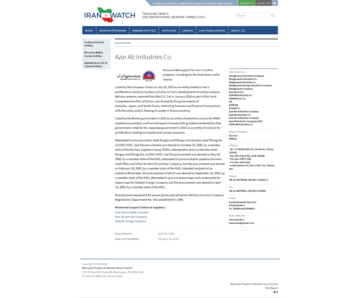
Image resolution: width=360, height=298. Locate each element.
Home (89, 31)
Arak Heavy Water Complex (132, 212)
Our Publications (212, 31)
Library (187, 31)
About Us (238, 31)
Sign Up (264, 3)
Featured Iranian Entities (94, 43)
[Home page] (108, 22)
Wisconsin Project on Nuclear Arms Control (107, 268)
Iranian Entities (144, 31)
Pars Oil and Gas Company (131, 217)
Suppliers (169, 31)
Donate (247, 3)
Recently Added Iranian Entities (93, 54)
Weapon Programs (112, 31)
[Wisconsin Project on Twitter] (275, 3)
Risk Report (271, 288)
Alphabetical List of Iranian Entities (95, 64)
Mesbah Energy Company (130, 221)
